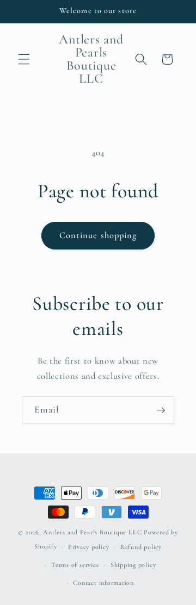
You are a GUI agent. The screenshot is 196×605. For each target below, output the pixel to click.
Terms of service (75, 565)
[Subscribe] (161, 410)
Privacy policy (88, 547)
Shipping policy (133, 565)
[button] (24, 59)
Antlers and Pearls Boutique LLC (92, 532)
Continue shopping (98, 235)
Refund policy (141, 547)
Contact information (103, 583)
